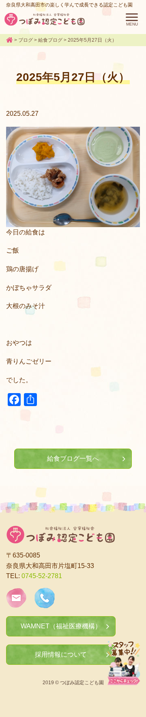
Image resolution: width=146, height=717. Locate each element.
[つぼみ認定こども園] (44, 19)
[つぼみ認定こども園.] (9, 40)
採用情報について (61, 654)
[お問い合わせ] (16, 602)
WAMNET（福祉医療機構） (61, 626)
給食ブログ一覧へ (73, 458)
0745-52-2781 (41, 575)
